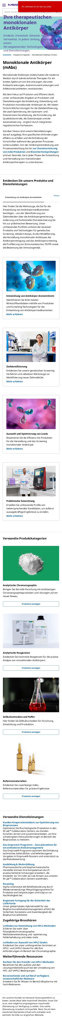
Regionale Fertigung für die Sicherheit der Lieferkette (26, 902)
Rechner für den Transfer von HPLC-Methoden (28, 962)
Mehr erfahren (14, 314)
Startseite (7, 55)
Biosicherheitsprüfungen (45, 151)
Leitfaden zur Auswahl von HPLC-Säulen (25, 942)
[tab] (23, 197)
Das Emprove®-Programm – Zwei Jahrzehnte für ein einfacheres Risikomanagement (30, 846)
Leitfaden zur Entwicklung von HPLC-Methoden (29, 925)
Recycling (8, 883)
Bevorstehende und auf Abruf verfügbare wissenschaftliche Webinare (26, 977)
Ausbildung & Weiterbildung (18, 864)
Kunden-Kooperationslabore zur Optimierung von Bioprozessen (31, 824)
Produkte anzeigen (31, 603)
